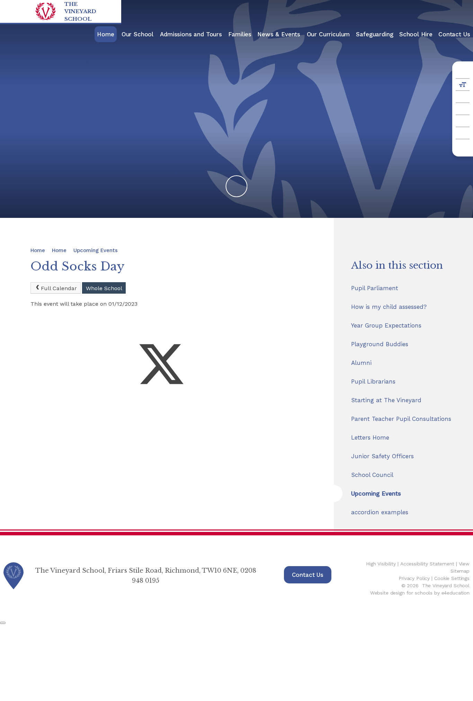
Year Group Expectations (386, 325)
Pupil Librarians (373, 381)
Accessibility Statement (427, 563)
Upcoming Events (95, 250)
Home (37, 250)
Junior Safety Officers (382, 456)
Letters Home (370, 437)
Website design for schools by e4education (420, 593)
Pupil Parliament (374, 288)
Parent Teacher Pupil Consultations (401, 418)
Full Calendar (59, 288)
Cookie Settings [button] (452, 578)
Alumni (361, 362)
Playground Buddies (379, 344)
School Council (372, 474)
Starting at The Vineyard (386, 400)
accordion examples (379, 512)
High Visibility (381, 563)
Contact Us (307, 574)
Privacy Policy (414, 578)
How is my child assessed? (389, 306)
